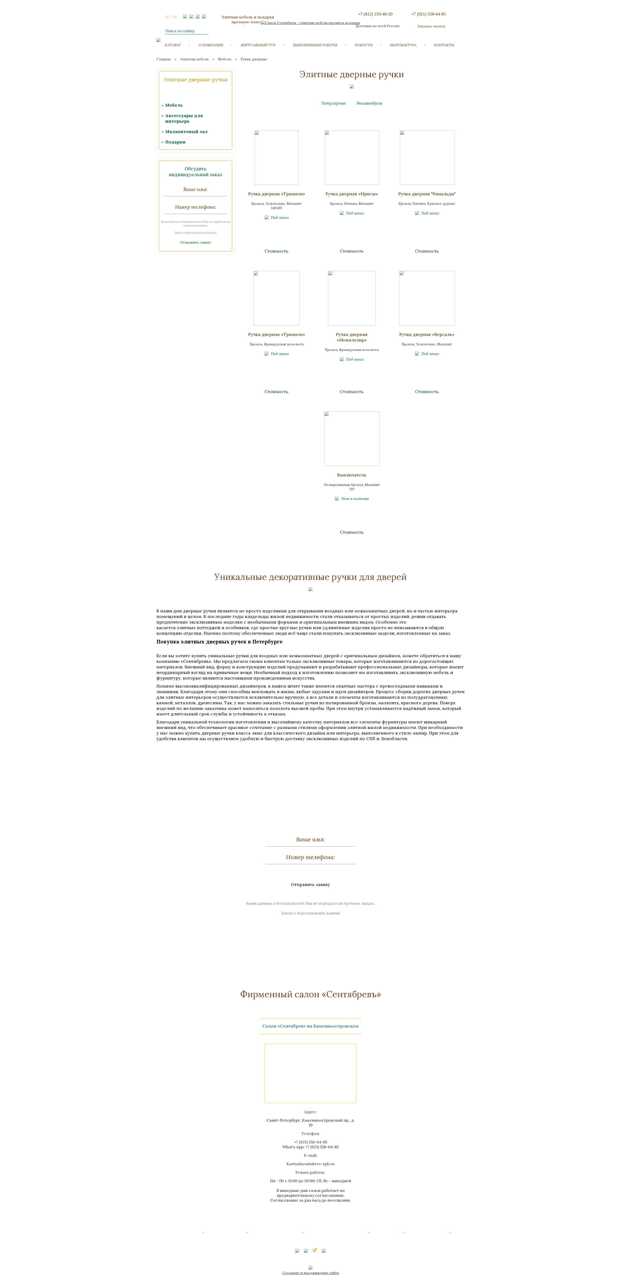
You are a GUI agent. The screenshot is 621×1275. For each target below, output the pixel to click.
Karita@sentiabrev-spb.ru (310, 1163)
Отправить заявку (195, 242)
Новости (364, 45)
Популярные (334, 103)
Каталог (173, 45)
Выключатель (352, 475)
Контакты (444, 45)
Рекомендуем (369, 103)
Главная (163, 59)
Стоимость (276, 251)
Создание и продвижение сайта (310, 1273)
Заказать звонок (431, 26)
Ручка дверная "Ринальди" (427, 194)
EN (174, 17)
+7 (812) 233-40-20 (375, 14)
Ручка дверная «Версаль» (427, 334)
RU (167, 17)
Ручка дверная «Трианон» (276, 194)
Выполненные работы (315, 45)
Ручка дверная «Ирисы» (352, 194)
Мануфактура (403, 45)
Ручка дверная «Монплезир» (352, 337)
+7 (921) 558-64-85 (428, 14)
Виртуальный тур (258, 45)
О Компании (211, 45)
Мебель (224, 59)
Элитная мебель (194, 59)
